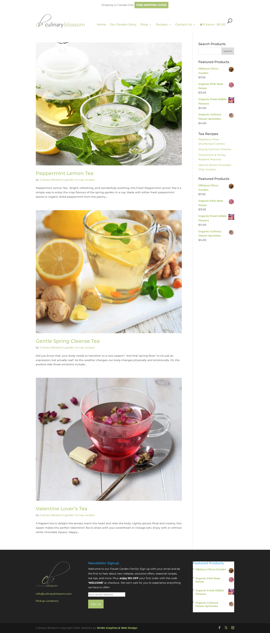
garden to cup (74, 179)
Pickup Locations (47, 601)
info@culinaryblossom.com (54, 593)
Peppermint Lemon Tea (64, 173)
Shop (144, 24)
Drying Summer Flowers (214, 149)
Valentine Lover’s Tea (61, 509)
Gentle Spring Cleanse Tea (68, 341)
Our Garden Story (123, 24)
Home (101, 24)
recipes (90, 179)
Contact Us (183, 24)
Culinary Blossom (51, 179)
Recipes (162, 24)
